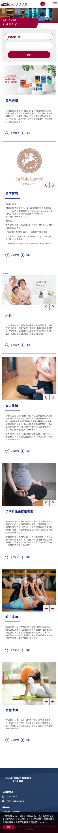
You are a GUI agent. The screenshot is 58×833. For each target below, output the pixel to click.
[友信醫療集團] (14, 4)
